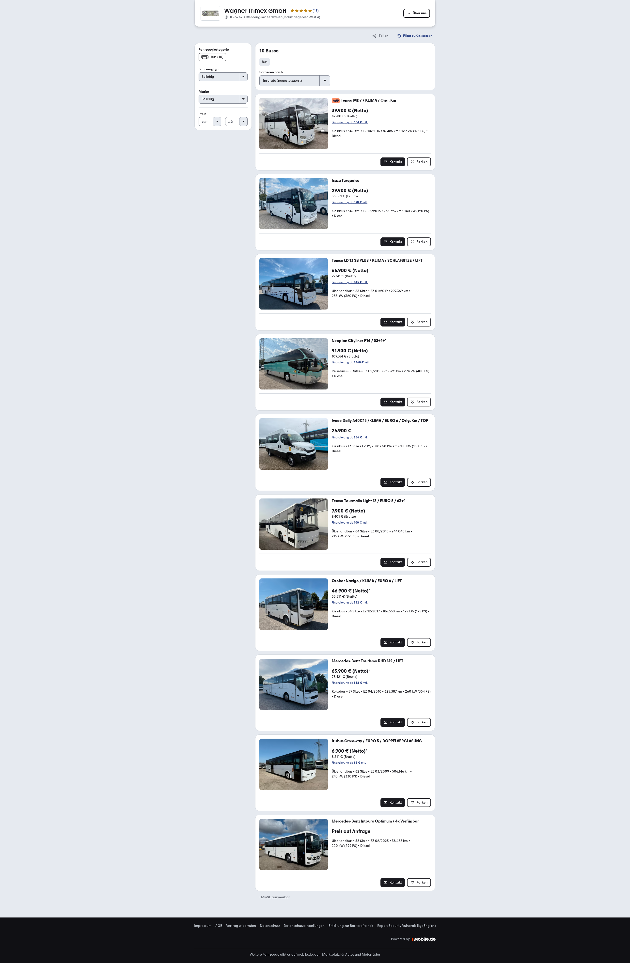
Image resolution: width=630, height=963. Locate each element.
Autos (349, 954)
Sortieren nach (271, 72)
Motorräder (371, 954)
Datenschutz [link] (270, 926)
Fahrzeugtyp (209, 69)
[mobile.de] (424, 939)
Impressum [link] (202, 926)
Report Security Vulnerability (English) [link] (406, 926)
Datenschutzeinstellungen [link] (304, 926)
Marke (204, 92)
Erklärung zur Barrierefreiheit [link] (351, 926)
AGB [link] (218, 926)
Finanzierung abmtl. (350, 122)
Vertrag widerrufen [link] (241, 926)
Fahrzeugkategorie (214, 49)
